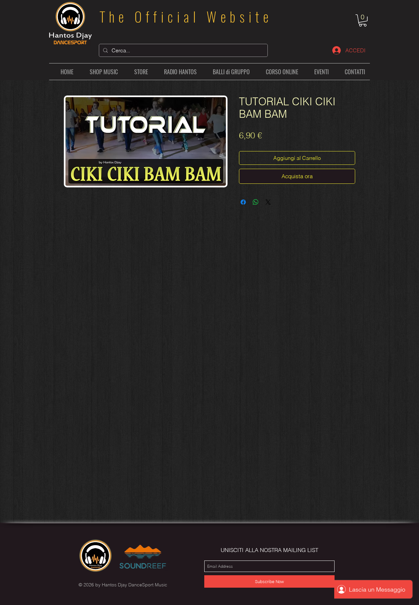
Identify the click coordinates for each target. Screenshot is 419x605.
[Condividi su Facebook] (243, 202)
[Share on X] (268, 202)
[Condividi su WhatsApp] (256, 202)
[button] (362, 20)
